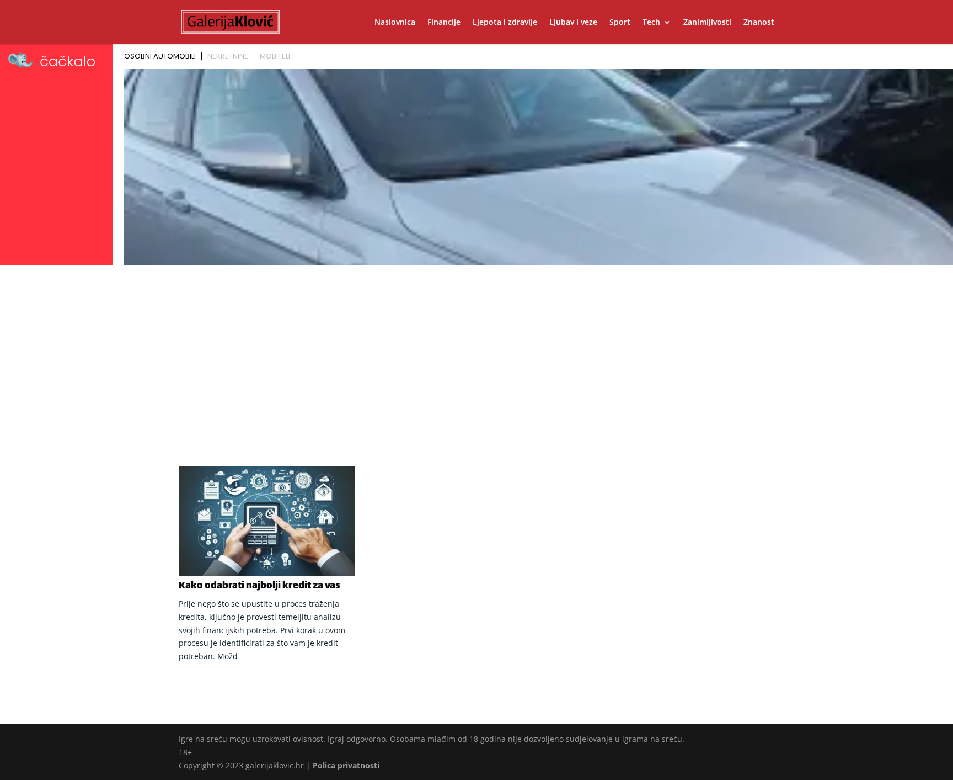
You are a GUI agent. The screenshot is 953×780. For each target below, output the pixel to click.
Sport (619, 22)
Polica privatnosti (346, 765)
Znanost (758, 22)
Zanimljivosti (707, 22)
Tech (651, 22)
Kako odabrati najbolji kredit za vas (259, 586)
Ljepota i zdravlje (505, 22)
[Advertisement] (476, 351)
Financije (444, 22)
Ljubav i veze (573, 22)
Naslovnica (394, 22)
